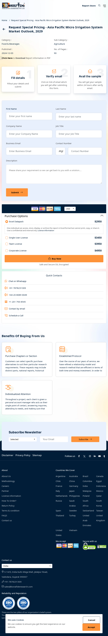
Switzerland (88, 510)
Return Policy (8, 505)
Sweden (73, 510)
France (59, 486)
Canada (99, 476)
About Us (6, 476)
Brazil (85, 476)
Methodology (8, 481)
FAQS (4, 515)
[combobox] (70, 209)
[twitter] (84, 456)
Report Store (89, 5)
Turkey (72, 515)
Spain (58, 510)
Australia (73, 476)
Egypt (99, 481)
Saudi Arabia (72, 503)
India (85, 486)
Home (4, 20)
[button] (98, 5)
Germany (73, 486)
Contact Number (64, 143)
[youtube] (99, 456)
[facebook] (79, 456)
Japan (72, 490)
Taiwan (99, 510)
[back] (4, 30)
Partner (5, 490)
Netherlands (61, 495)
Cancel (91, 620)
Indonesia (101, 486)
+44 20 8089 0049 (18, 294)
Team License (55, 243)
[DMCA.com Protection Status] (101, 546)
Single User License (55, 237)
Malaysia (87, 490)
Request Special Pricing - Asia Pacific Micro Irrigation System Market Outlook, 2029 (50, 20)
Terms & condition (10, 510)
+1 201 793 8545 (17, 301)
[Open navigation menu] (104, 5)
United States (59, 533)
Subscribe (83, 439)
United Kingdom (100, 518)
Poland (86, 495)
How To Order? (9, 500)
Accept (91, 627)
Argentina (60, 476)
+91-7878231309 (13, 581)
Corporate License (55, 250)
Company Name (14, 126)
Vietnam (73, 530)
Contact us (7, 520)
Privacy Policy (22, 455)
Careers (5, 486)
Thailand (60, 515)
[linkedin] (95, 456)
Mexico (99, 490)
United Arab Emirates (87, 520)
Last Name (61, 108)
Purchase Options (16, 216)
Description (11, 160)
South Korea (99, 503)
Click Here (7, 58)
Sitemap (37, 455)
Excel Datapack (55, 221)
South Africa (85, 503)
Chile (58, 481)
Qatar (99, 495)
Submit (15, 192)
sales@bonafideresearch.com (18, 586)
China (72, 481)
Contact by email (17, 308)
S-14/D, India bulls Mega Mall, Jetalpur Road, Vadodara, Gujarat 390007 (25, 574)
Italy (58, 490)
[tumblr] (104, 456)
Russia (59, 500)
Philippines (74, 495)
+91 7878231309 (17, 288)
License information (45, 230)
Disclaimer (7, 455)
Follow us (70, 456)
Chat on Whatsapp (17, 281)
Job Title (59, 126)
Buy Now (56, 258)
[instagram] (90, 456)
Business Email (13, 143)
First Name (11, 108)
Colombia (87, 481)
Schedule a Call (16, 315)
